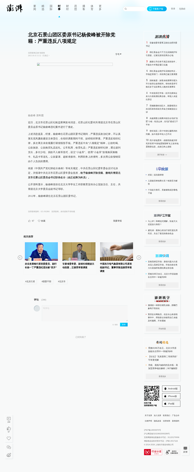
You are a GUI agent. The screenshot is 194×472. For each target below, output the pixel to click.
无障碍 (182, 9)
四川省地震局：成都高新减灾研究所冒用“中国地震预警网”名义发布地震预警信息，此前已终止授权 (162, 143)
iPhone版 (172, 396)
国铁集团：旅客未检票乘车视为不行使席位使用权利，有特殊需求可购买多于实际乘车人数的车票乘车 (161, 83)
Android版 (173, 388)
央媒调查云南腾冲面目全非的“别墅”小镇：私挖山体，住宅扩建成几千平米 (162, 121)
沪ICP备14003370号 (152, 430)
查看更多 (162, 201)
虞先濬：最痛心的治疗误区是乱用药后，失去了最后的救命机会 (162, 232)
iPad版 (171, 403)
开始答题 (162, 329)
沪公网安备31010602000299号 (157, 434)
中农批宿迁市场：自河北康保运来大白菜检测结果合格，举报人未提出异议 (161, 96)
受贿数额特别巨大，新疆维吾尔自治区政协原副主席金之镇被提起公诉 (161, 109)
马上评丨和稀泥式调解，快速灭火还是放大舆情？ (162, 223)
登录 (173, 8)
